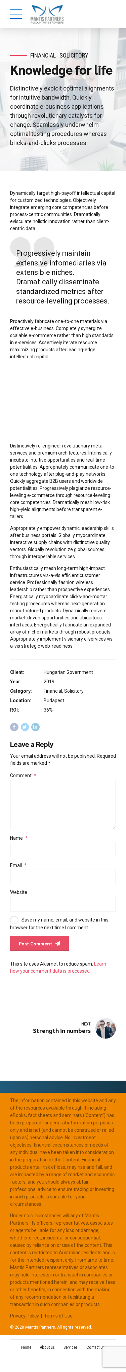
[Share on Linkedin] (35, 727)
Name (19, 838)
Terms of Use (58, 1316)
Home (26, 1347)
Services (71, 1347)
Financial (43, 55)
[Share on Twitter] (25, 727)
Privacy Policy (24, 1316)
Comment (23, 775)
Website (18, 892)
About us (47, 1347)
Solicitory (73, 55)
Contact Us (95, 1347)
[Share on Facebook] (14, 727)
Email (18, 865)
